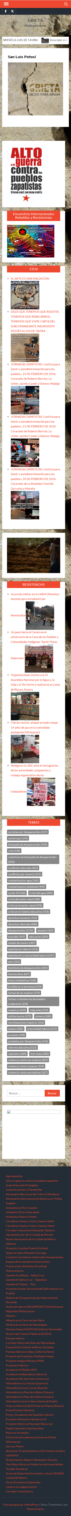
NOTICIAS (32, 1329)
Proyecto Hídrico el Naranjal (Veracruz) (29, 1423)
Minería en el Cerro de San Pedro (25, 1320)
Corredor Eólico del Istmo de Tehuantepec (30, 1342)
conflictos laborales (23, 868)
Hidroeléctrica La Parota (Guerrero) (27, 1383)
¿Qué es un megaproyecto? (21, 1486)
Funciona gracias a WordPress (21, 1504)
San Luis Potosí (14, 1446)
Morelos (11, 1329)
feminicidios (19, 974)
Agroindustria (14, 1176)
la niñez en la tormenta (24, 986)
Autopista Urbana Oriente (21, 1216)
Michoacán (56, 1306)
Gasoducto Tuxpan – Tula (20, 1284)
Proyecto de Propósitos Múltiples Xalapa (30, 1356)
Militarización (26, 1311)
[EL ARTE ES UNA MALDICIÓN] (25, 294)
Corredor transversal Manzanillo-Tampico (30, 1230)
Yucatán (10, 1468)
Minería (10, 1315)
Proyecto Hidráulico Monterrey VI (26, 1419)
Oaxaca (24, 1333)
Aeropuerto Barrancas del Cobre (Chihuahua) (32, 1194)
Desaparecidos (54, 1257)
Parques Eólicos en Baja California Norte (30, 1351)
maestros (17, 1010)
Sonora (19, 1459)
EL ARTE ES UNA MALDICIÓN (30, 278)
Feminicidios (42, 1261)
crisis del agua (41, 893)
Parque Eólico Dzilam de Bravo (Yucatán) (30, 1347)
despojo (45, 930)
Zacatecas (22, 1468)
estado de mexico (21, 942)
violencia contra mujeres (26, 1066)
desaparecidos (20, 930)
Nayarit (20, 1329)
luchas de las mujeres (24, 992)
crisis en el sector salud (25, 905)
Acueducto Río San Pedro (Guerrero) (27, 1378)
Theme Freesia (35, 1509)
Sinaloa (10, 1459)
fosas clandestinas (22, 980)
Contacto (11, 1257)
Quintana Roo (35, 1428)
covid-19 (16, 893)
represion (17, 1053)
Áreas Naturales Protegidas (22, 1185)
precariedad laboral (42, 1028)
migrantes (39, 1010)
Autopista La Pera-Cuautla (21, 1207)
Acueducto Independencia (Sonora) (26, 1374)
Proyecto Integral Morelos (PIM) (25, 1360)
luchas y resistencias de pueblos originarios (26, 1001)
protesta (16, 1035)
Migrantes (12, 1311)
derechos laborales (22, 924)
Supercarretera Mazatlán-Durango (26, 1252)
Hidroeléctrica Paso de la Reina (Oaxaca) (29, 1392)
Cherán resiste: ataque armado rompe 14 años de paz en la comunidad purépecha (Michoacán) (34, 727)
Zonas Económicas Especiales (23, 1482)
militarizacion (19, 1016)
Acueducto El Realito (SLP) (21, 1369)
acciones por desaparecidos (27, 832)
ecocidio (16, 936)
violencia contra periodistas (28, 1072)
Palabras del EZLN (40, 1333)
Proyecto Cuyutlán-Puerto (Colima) (27, 1248)
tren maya (39, 1053)
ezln (14, 961)
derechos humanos (22, 917)
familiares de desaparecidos (28, 967)
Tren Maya (12, 1464)
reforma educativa (22, 1047)
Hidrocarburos (14, 1270)
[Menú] (6, 4)
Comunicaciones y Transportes (24, 1189)
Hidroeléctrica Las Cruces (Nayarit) (26, 1387)
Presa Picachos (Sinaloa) (20, 1410)
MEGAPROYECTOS (38, 1306)
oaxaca (15, 1028)
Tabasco (28, 1459)
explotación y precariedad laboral (31, 955)
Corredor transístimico (19, 1491)
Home (9, 1306)
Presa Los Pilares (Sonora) (48, 1405)
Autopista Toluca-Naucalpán (22, 1212)
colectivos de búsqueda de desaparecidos (32, 859)
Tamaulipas (40, 1459)
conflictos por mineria (24, 874)
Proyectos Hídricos (17, 1365)
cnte (14, 850)
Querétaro (21, 1428)
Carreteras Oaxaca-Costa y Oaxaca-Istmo (30, 1221)
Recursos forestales (17, 1432)
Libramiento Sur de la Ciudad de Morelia (29, 1234)
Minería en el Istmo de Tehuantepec (26, 1324)
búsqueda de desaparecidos (27, 844)
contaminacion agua (23, 880)
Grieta (35, 20)
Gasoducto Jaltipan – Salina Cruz (25, 1275)
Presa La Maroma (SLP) (19, 1405)
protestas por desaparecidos (28, 1041)
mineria (43, 1016)
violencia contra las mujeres (28, 1060)
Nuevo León (13, 1333)
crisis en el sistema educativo (28, 911)
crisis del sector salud (24, 899)
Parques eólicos (15, 1338)
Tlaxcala (52, 1459)
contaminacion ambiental (26, 886)
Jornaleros (20, 1306)
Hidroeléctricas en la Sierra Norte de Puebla (32, 1401)
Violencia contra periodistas (46, 1464)
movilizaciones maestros (26, 1022)
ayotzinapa (18, 838)
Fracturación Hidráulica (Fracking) (26, 1266)
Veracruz (24, 1464)
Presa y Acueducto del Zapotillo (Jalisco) (29, 1414)
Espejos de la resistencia (20, 1261)
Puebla (10, 1428)
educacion (38, 936)
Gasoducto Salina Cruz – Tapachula (26, 1279)
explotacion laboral (23, 949)
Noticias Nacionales (50, 1329)
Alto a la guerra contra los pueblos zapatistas (32, 1180)
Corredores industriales (31, 1257)
